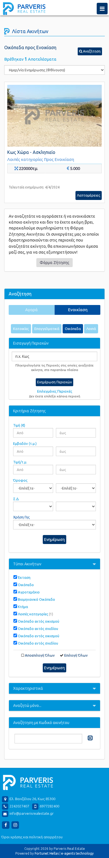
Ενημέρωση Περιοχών (54, 382)
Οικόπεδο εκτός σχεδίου (38, 629)
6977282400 (49, 806)
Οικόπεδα (73, 329)
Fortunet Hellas (47, 853)
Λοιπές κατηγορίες (35, 614)
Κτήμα (23, 607)
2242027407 (19, 806)
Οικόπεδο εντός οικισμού (38, 636)
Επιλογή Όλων (76, 655)
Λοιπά (91, 329)
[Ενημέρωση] (89, 738)
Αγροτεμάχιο (29, 592)
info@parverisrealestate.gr (32, 813)
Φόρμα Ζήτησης (54, 262)
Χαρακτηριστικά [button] (28, 688)
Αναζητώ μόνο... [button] (27, 705)
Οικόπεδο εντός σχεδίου (38, 643)
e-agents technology (77, 853)
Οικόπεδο (26, 585)
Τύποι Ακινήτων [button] (27, 564)
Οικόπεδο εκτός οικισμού (38, 621)
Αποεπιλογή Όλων (40, 655)
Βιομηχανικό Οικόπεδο (36, 599)
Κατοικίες (21, 329)
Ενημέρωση (54, 539)
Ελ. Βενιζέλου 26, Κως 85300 (32, 799)
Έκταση (24, 577)
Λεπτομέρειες (88, 195)
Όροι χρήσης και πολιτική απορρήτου (32, 837)
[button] (90, 51)
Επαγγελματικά (46, 329)
